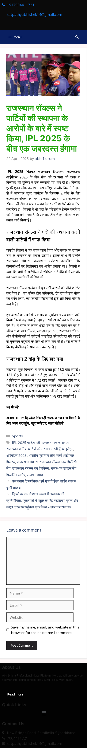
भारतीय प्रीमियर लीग (42, 455)
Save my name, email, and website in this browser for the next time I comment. (45, 630)
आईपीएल (67, 448)
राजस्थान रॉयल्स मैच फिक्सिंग (30, 468)
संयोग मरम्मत (35, 474)
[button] (77, 37)
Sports (17, 436)
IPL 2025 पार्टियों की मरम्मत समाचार (36, 442)
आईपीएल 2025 (16, 455)
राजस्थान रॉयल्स (27, 462)
